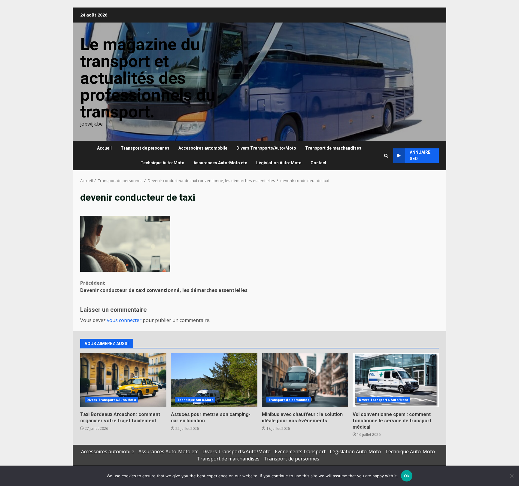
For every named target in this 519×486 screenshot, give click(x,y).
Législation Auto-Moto (279, 162)
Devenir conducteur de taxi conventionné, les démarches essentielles (163, 286)
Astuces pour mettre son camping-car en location (214, 380)
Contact (318, 162)
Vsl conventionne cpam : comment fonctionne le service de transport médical (396, 380)
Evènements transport (300, 451)
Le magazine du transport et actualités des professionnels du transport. (147, 78)
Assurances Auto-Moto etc (220, 162)
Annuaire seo (420, 155)
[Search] (386, 156)
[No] (511, 476)
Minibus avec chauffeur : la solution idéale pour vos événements (305, 380)
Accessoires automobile (202, 148)
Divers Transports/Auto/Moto (266, 148)
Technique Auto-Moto (162, 162)
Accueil (104, 148)
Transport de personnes (145, 148)
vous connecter (124, 320)
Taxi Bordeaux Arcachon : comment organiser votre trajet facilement (123, 380)
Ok (406, 475)
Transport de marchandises (333, 148)
